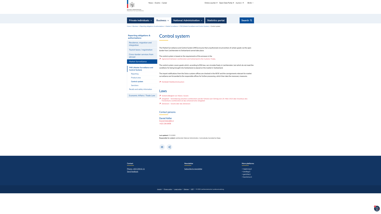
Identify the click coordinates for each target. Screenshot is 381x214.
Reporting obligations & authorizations (152, 26)
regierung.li (247, 169)
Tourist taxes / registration (140, 49)
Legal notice (178, 189)
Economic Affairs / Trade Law (142, 95)
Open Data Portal (226, 3)
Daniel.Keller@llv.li (166, 121)
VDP (192, 189)
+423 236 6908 (165, 124)
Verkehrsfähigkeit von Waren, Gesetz (176, 96)
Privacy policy (168, 189)
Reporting (135, 74)
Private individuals (139, 20)
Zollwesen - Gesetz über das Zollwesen (176, 104)
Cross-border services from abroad (141, 55)
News (151, 3)
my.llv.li (238, 3)
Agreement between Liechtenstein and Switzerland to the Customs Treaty (188, 59)
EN (250, 3)
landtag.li (246, 172)
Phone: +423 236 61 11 (136, 169)
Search (245, 20)
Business (161, 20)
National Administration (186, 20)
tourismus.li (247, 177)
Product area (136, 78)
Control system (137, 81)
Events (157, 3)
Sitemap (186, 189)
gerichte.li (247, 174)
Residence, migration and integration (140, 43)
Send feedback (132, 172)
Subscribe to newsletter (193, 169)
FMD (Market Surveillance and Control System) (194, 26)
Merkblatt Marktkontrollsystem (173, 82)
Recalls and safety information (140, 89)
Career (164, 3)
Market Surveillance (172, 26)
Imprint (159, 189)
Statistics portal (216, 20)
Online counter (210, 3)
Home (129, 26)
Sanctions (134, 85)
